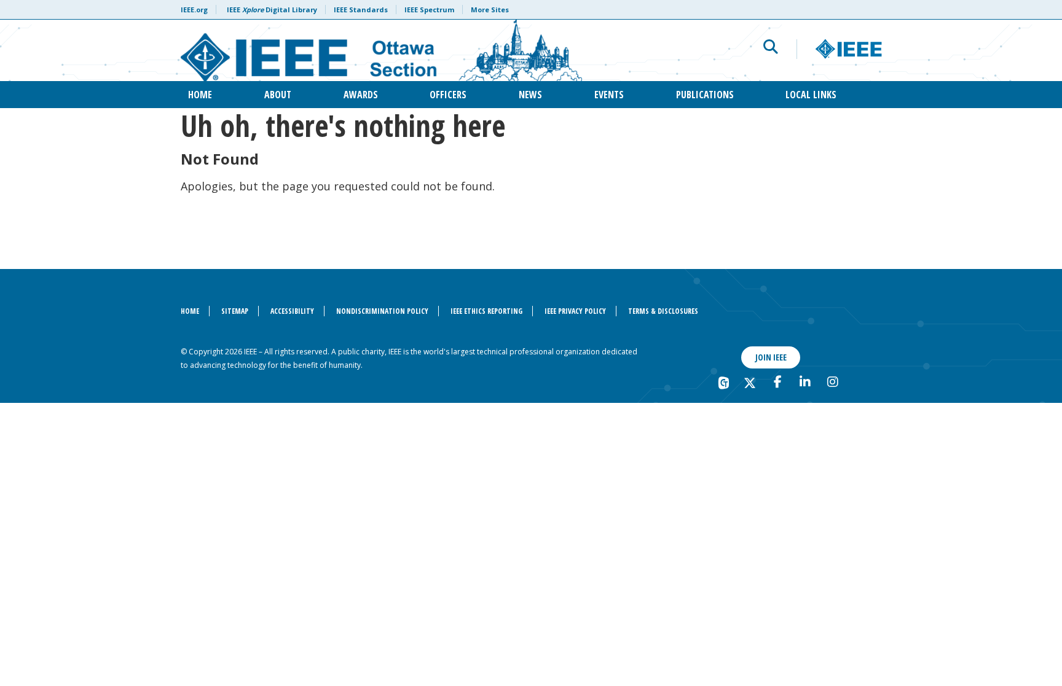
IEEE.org (194, 9)
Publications (705, 94)
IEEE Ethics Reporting (486, 311)
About (277, 94)
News (530, 94)
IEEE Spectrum (429, 9)
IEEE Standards (361, 9)
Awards (361, 94)
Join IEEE (771, 357)
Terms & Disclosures (663, 311)
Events (609, 94)
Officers (448, 94)
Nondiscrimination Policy (382, 311)
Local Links (810, 94)
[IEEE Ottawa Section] (381, 50)
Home (200, 94)
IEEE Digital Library (272, 9)
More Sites (490, 9)
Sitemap (234, 311)
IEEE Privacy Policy (575, 311)
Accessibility (292, 311)
